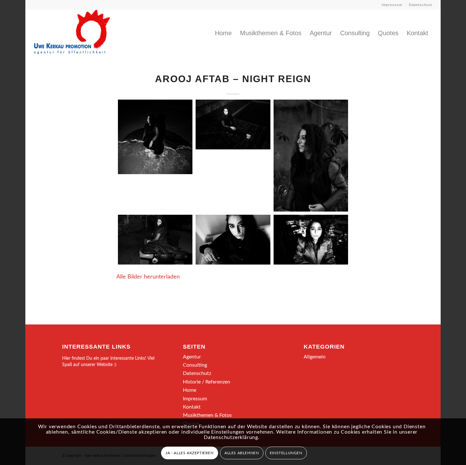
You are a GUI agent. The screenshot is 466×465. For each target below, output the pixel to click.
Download (124, 106)
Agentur (192, 356)
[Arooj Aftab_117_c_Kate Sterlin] (155, 240)
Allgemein (315, 356)
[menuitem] (392, 4)
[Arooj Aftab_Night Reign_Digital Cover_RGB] (155, 137)
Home (189, 390)
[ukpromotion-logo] (72, 33)
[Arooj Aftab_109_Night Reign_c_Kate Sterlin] (311, 156)
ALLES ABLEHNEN (241, 453)
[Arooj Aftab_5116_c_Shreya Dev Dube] (233, 240)
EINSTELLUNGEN (286, 453)
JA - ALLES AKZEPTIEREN (189, 453)
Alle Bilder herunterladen (148, 277)
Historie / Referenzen (206, 381)
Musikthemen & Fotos (207, 415)
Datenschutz (420, 5)
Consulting (195, 365)
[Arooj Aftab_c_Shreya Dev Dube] (311, 240)
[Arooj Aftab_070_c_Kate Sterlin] (233, 124)
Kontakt (192, 406)
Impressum (392, 5)
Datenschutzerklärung (231, 437)
